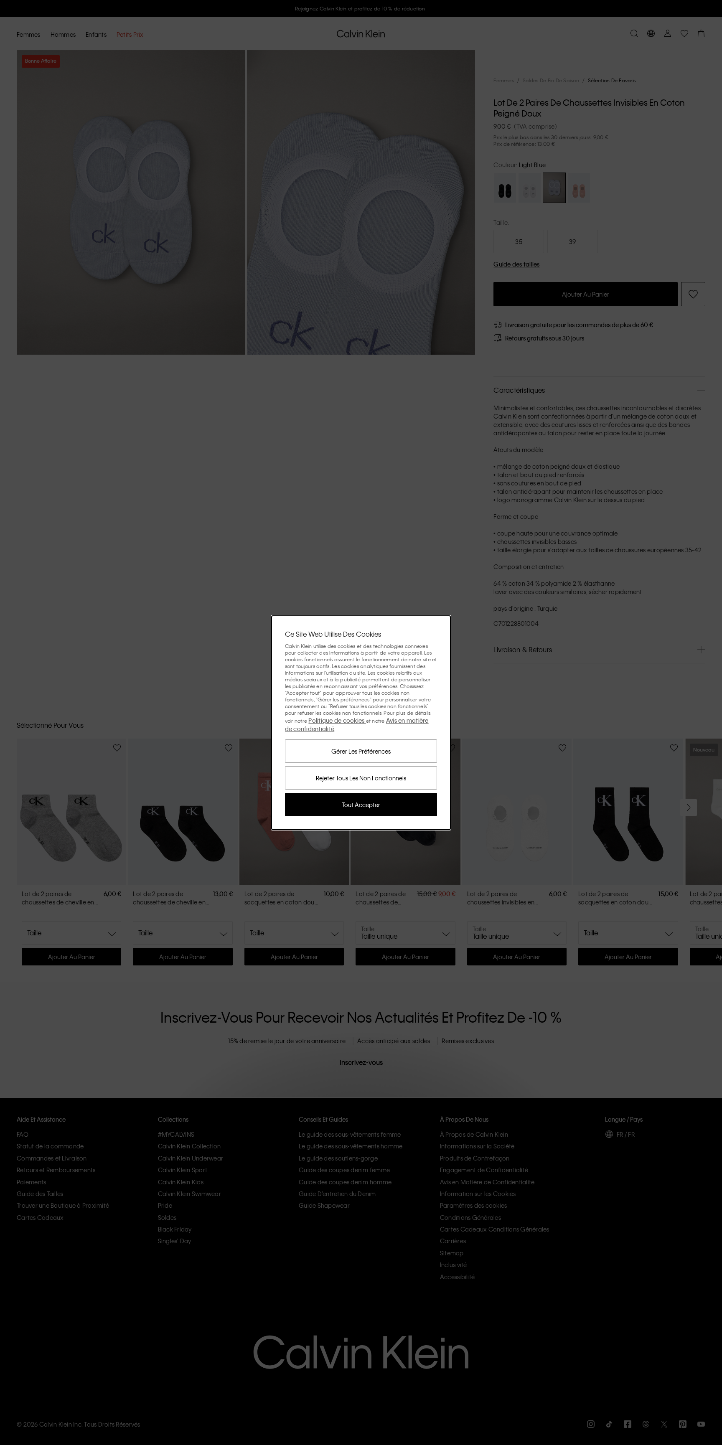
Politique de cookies (337, 720)
